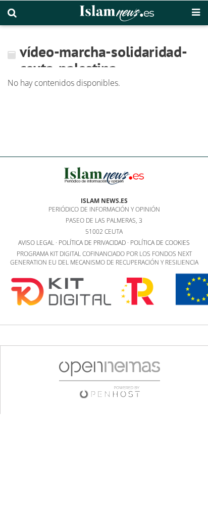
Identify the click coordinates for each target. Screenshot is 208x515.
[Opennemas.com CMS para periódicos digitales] (109, 379)
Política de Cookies (160, 242)
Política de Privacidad (92, 242)
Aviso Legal (36, 242)
